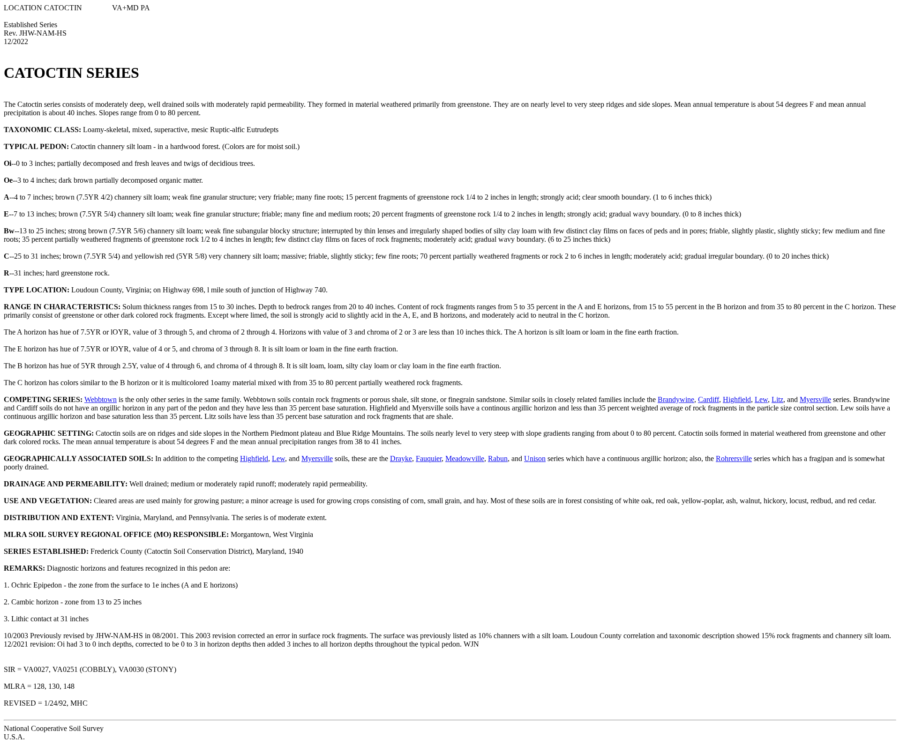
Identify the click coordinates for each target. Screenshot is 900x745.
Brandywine (676, 399)
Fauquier (429, 458)
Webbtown (100, 399)
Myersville (815, 399)
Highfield (737, 399)
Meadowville (464, 458)
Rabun (498, 458)
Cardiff (708, 399)
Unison (535, 458)
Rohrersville (734, 458)
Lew (761, 399)
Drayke (401, 458)
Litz (777, 399)
